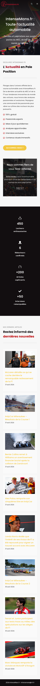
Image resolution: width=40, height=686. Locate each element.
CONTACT (20, 188)
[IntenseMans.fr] (10, 4)
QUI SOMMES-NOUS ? (14, 148)
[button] (31, 4)
